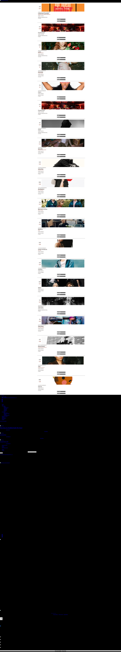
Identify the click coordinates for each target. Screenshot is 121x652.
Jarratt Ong (7, 429)
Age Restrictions (3, 434)
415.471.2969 (4, 396)
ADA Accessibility (4, 421)
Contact (3, 419)
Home (3, 404)
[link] (63, 11)
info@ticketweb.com (53, 613)
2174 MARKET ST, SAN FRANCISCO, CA (9, 397)
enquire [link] (58, 37)
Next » (3, 395)
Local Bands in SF (6, 415)
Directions (5, 410)
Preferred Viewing (4, 416)
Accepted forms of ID (4, 441)
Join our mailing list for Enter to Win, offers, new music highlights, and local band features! (14, 451)
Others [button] (1, 646)
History (5, 406)
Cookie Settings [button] (2, 616)
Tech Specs (5, 408)
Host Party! (3, 418)
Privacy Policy (55, 614)
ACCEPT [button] (6, 616)
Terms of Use (61, 614)
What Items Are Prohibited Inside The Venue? (11, 427)
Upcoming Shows (4, 445)
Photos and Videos (6, 413)
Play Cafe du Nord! (5, 447)
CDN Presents (4, 417)
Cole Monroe (8, 436)
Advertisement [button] (2, 643)
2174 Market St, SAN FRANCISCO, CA (6, 454)
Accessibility (66, 614)
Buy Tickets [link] (59, 19)
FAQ (2, 405)
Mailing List (5, 412)
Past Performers (6, 407)
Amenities (5, 409)
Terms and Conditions (58, 650)
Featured (5, 414)
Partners (3, 450)
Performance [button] (2, 638)
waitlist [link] (58, 372)
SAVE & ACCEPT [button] (3, 649)
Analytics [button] (1, 641)
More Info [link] (58, 21)
